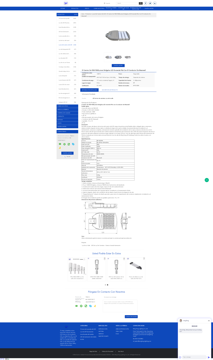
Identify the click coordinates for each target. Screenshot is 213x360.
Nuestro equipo (103, 336)
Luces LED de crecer (67, 84)
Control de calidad (123, 8)
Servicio (101, 333)
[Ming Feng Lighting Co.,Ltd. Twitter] (150, 3)
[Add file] (180, 357)
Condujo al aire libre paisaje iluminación (68, 67)
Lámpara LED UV (67, 102)
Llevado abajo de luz (67, 71)
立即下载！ (2, 359)
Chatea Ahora (149, 8)
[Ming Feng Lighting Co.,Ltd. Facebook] (145, 3)
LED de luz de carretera (97, 245)
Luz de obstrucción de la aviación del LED (68, 53)
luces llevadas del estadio (67, 27)
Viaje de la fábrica (111, 8)
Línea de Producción (122, 329)
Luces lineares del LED (67, 80)
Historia (101, 331)
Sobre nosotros (99, 8)
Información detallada (89, 90)
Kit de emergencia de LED (67, 97)
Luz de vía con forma (67, 62)
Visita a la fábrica (63, 109)
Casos (59, 123)
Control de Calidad (63, 113)
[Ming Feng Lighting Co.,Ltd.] (60, 144)
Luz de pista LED (67, 58)
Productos (74, 8)
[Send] (209, 357)
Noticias (60, 119)
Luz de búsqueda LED (67, 49)
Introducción (103, 329)
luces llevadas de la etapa (67, 89)
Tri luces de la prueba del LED (67, 18)
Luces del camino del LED (67, 45)
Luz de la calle (86, 245)
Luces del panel (67, 75)
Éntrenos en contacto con (135, 8)
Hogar (63, 8)
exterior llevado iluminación (113, 245)
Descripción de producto (110, 90)
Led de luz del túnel (67, 40)
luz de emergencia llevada (67, 93)
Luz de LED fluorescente (67, 22)
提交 (6, 359)
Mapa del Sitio (93, 351)
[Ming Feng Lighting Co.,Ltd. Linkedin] (154, 3)
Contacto (60, 116)
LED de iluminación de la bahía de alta (68, 31)
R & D (117, 333)
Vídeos (87, 8)
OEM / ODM (119, 331)
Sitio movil (121, 351)
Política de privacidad (107, 351)
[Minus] (209, 321)
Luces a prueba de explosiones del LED (68, 36)
